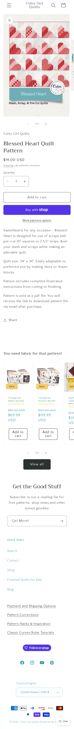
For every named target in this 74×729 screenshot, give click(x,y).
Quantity (9, 172)
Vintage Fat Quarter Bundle (46, 399)
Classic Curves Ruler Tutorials (30, 633)
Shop (11, 570)
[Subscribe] (62, 521)
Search (12, 551)
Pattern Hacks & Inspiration (28, 624)
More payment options (37, 220)
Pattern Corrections (22, 615)
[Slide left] (28, 124)
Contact (13, 560)
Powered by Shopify (52, 722)
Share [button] (13, 320)
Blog (10, 589)
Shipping (8, 165)
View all (37, 464)
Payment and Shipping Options (31, 606)
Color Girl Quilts (29, 722)
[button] (9, 5)
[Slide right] (46, 124)
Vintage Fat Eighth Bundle (16, 399)
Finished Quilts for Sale (24, 580)
